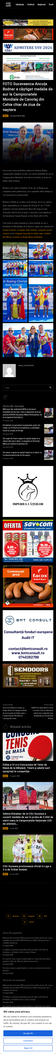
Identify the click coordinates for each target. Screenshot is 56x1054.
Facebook (16, 916)
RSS (45, 916)
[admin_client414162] (9, 370)
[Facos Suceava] (28, 586)
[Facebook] (8, 916)
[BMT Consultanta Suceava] (28, 635)
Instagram (31, 916)
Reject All (28, 1048)
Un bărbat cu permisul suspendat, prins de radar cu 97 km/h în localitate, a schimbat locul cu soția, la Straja (21, 428)
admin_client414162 (26, 365)
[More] (36, 160)
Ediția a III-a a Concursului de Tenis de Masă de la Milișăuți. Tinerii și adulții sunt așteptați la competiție (26, 768)
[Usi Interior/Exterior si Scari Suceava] (28, 675)
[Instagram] (24, 916)
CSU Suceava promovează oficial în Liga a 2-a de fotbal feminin (27, 868)
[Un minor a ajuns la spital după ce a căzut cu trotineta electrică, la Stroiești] (48, 455)
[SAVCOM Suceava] (28, 541)
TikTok (31, 922)
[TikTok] (24, 922)
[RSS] (40, 916)
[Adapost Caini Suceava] (28, 491)
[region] (28, 1030)
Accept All (28, 1033)
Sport (6, 116)
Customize (28, 1040)
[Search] (50, 388)
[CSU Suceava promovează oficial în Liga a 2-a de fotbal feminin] (28, 848)
